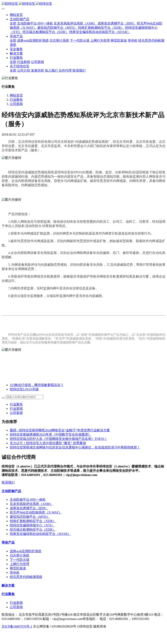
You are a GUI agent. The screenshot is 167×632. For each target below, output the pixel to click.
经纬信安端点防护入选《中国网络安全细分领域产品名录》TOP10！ (58, 439)
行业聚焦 (16, 99)
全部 (13, 23)
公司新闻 (16, 104)
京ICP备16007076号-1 (17, 626)
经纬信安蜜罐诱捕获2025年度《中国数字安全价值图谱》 (50, 434)
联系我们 (8, 482)
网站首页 (16, 15)
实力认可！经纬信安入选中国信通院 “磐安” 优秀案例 (48, 443)
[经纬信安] (83, 4)
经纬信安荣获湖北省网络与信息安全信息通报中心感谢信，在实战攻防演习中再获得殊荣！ (75, 447)
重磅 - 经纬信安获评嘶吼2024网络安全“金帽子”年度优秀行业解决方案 (60, 430)
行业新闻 (16, 408)
